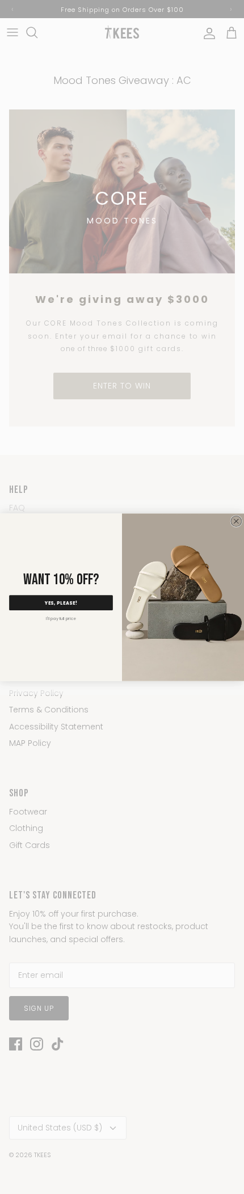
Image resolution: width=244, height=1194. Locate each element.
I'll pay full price (61, 618)
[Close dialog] (236, 521)
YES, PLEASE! (61, 603)
